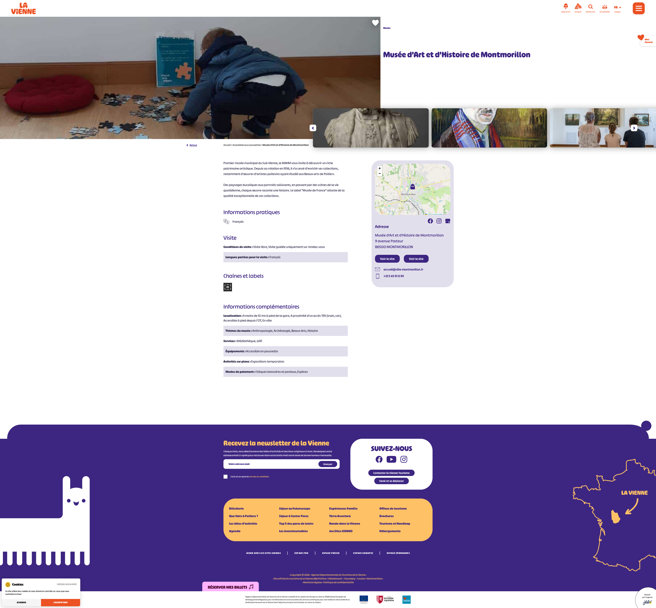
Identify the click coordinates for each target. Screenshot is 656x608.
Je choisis (21, 602)
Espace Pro (302, 553)
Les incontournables (293, 531)
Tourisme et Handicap (394, 524)
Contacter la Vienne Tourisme (391, 473)
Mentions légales (312, 582)
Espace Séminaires (398, 553)
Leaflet (429, 214)
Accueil (227, 145)
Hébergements (390, 531)
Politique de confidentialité (338, 582)
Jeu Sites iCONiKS (341, 531)
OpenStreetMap (437, 214)
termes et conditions (259, 476)
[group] (371, 128)
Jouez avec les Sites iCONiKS (263, 553)
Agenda (234, 531)
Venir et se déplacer (391, 481)
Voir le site (387, 259)
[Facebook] (430, 221)
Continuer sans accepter (67, 584)
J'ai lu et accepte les (249, 476)
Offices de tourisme (393, 509)
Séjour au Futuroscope (294, 509)
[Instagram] (439, 221)
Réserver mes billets (227, 587)
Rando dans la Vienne (344, 524)
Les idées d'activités (243, 524)
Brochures (386, 516)
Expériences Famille (343, 509)
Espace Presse (331, 553)
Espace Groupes (363, 553)
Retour (193, 145)
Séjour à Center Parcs (294, 516)
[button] (313, 128)
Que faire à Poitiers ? (243, 516)
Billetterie (236, 509)
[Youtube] (391, 460)
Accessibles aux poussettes (247, 145)
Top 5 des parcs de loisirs (296, 524)
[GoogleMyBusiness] (447, 221)
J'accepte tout (60, 602)
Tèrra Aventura (340, 516)
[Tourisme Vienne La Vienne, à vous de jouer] (28, 8)
